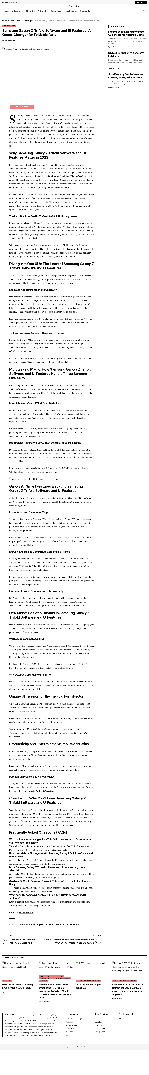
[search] (139, 11)
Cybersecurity (46, 978)
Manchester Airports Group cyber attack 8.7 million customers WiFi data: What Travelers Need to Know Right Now (55, 991)
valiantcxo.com (26, 912)
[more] (93, 11)
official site (53, 732)
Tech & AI (7, 981)
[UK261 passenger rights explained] (93, 971)
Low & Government (62, 978)
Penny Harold (114, 87)
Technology (9, 25)
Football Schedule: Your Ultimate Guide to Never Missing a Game (126, 33)
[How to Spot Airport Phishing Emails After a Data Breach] (19, 971)
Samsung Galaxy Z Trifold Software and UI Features (55, 924)
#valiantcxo (24, 924)
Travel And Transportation (51, 976)
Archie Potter (7, 40)
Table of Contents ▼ (22, 107)
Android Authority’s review (40, 790)
